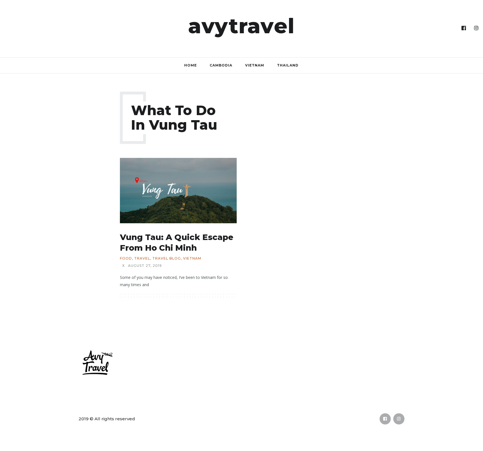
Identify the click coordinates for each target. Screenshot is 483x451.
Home (190, 65)
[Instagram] (476, 28)
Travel (142, 258)
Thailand (288, 65)
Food (126, 258)
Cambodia (221, 65)
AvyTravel (241, 26)
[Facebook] (463, 28)
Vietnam (254, 65)
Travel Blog (166, 258)
